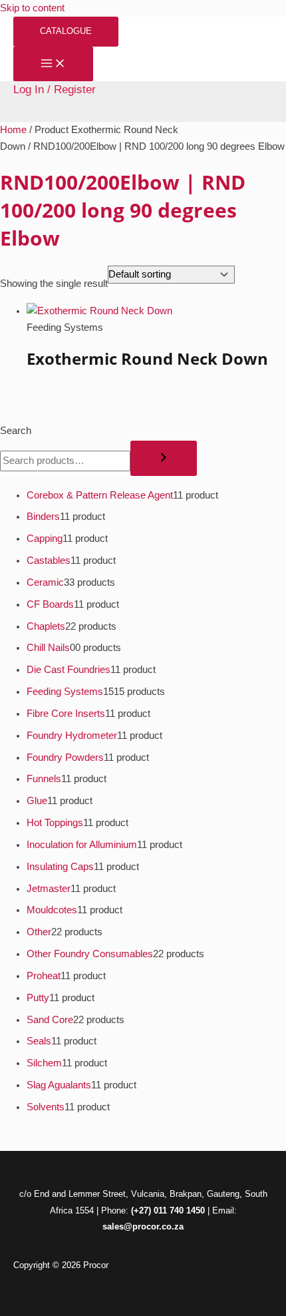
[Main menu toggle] (53, 64)
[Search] (163, 458)
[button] (65, 32)
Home (13, 129)
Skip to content (32, 8)
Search (15, 430)
